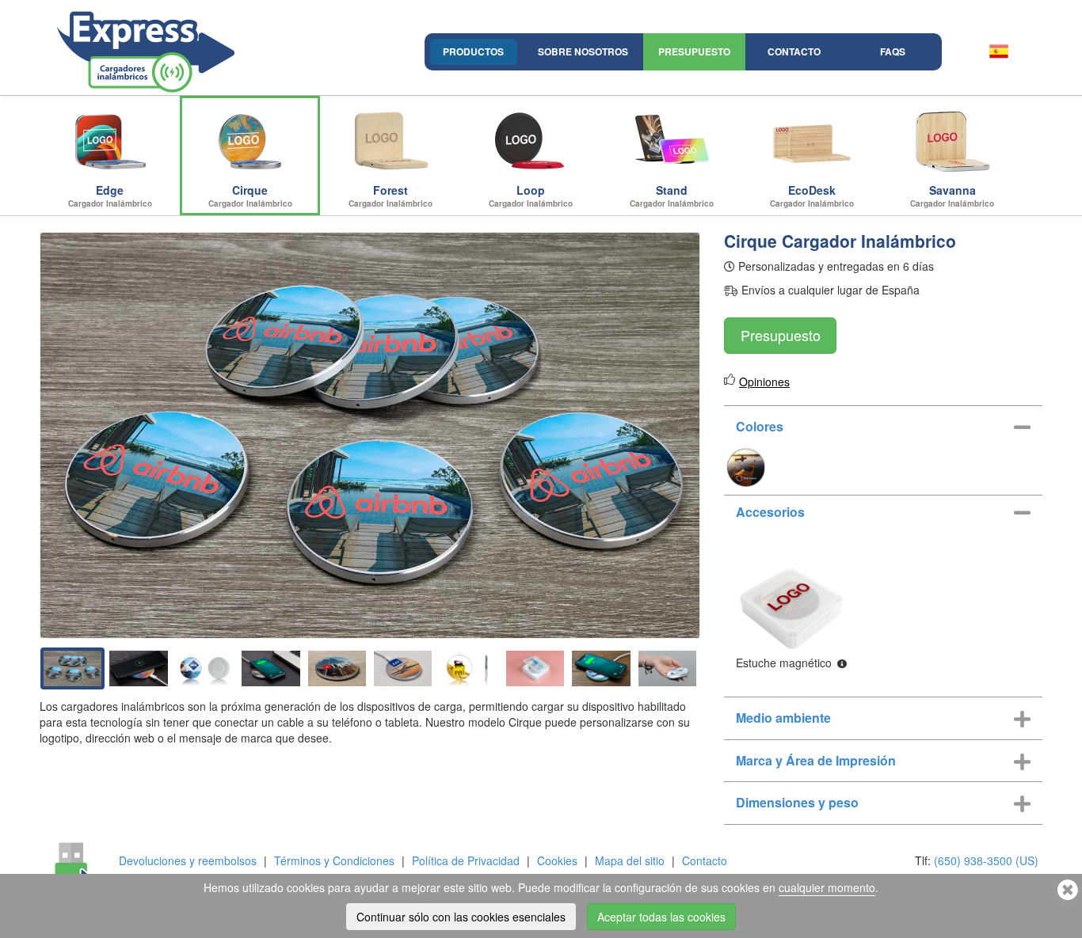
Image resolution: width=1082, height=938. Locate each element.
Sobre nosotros (583, 51)
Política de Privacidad (466, 860)
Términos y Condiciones (334, 860)
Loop (531, 195)
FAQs (892, 51)
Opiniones (764, 381)
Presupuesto (694, 51)
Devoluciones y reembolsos (188, 860)
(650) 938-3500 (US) (986, 860)
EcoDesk (812, 195)
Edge (110, 195)
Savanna (952, 195)
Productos (473, 51)
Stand (672, 195)
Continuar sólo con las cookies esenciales (461, 917)
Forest (390, 195)
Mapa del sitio (630, 860)
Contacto (794, 51)
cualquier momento (827, 887)
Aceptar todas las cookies (661, 917)
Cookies (557, 860)
